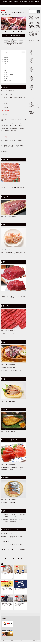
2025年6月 (31, 62)
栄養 (29, 110)
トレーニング (31, 103)
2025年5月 (31, 63)
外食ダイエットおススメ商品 (34, 107)
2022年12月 (31, 85)
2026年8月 (31, 46)
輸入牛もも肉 (6, 63)
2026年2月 (31, 53)
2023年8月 (31, 81)
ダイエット (2, 10)
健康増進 (30, 106)
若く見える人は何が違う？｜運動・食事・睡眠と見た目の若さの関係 (34, 18)
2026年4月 (31, 51)
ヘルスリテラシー (32, 105)
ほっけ (5, 72)
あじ (5, 70)
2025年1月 (31, 68)
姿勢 (29, 108)
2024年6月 (31, 72)
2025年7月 (31, 61)
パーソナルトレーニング (33, 104)
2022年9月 (31, 88)
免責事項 (12, 640)
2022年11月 (31, 86)
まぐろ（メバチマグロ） (9, 74)
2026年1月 (31, 54)
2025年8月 (31, 60)
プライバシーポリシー (5, 640)
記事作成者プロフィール (9, 80)
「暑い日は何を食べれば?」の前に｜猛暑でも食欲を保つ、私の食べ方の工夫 (34, 34)
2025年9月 (31, 59)
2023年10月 (31, 79)
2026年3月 (31, 52)
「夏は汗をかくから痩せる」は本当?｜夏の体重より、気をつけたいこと (34, 31)
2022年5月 (31, 93)
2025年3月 (31, 66)
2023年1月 (31, 84)
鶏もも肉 (6, 61)
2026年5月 (31, 50)
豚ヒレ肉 (6, 59)
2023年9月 (31, 80)
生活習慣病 (31, 111)
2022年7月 (31, 90)
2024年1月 (31, 76)
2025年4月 (31, 64)
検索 (29, 9)
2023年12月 (31, 77)
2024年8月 (31, 71)
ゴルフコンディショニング (34, 98)
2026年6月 (31, 49)
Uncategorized (31, 97)
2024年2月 (31, 75)
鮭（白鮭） (6, 76)
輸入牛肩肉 (6, 65)
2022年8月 (31, 89)
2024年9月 (31, 70)
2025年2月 (31, 67)
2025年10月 (31, 58)
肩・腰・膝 (31, 113)
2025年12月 (31, 55)
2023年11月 (31, 78)
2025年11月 (31, 57)
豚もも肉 (6, 57)
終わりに (6, 78)
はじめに (6, 55)
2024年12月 (31, 69)
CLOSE (23, 52)
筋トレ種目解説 (32, 112)
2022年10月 (31, 87)
